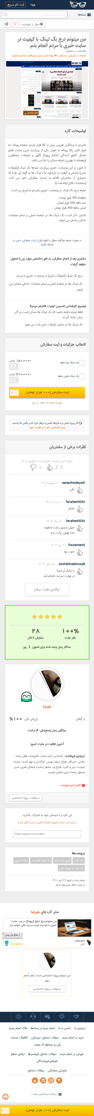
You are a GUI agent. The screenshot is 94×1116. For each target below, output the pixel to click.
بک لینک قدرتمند (40, 860)
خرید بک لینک (62, 860)
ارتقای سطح (17, 1054)
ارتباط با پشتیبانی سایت (44, 1094)
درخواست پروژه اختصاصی (26, 797)
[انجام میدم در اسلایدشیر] (35, 1080)
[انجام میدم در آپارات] (51, 1080)
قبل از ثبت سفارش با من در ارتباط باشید (32, 242)
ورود (32, 4)
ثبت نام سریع (15, 4)
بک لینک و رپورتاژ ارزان (71, 868)
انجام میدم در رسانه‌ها (43, 1028)
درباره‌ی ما (79, 1028)
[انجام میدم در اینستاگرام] (59, 1080)
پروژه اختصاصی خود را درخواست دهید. (47, 427)
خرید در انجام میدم (73, 1037)
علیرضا (35, 912)
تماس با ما (64, 1028)
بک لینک (79, 860)
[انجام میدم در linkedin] (43, 1080)
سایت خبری (21, 860)
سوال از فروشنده (31, 24)
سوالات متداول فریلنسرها (42, 1054)
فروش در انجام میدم (71, 1054)
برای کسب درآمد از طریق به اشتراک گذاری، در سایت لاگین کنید (47, 822)
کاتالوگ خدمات (19, 1037)
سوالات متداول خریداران (45, 1037)
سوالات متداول (35, 1070)
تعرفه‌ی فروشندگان (47, 1061)
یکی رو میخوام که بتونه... (47, 1044)
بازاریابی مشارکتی (57, 1070)
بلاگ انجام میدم (18, 1028)
